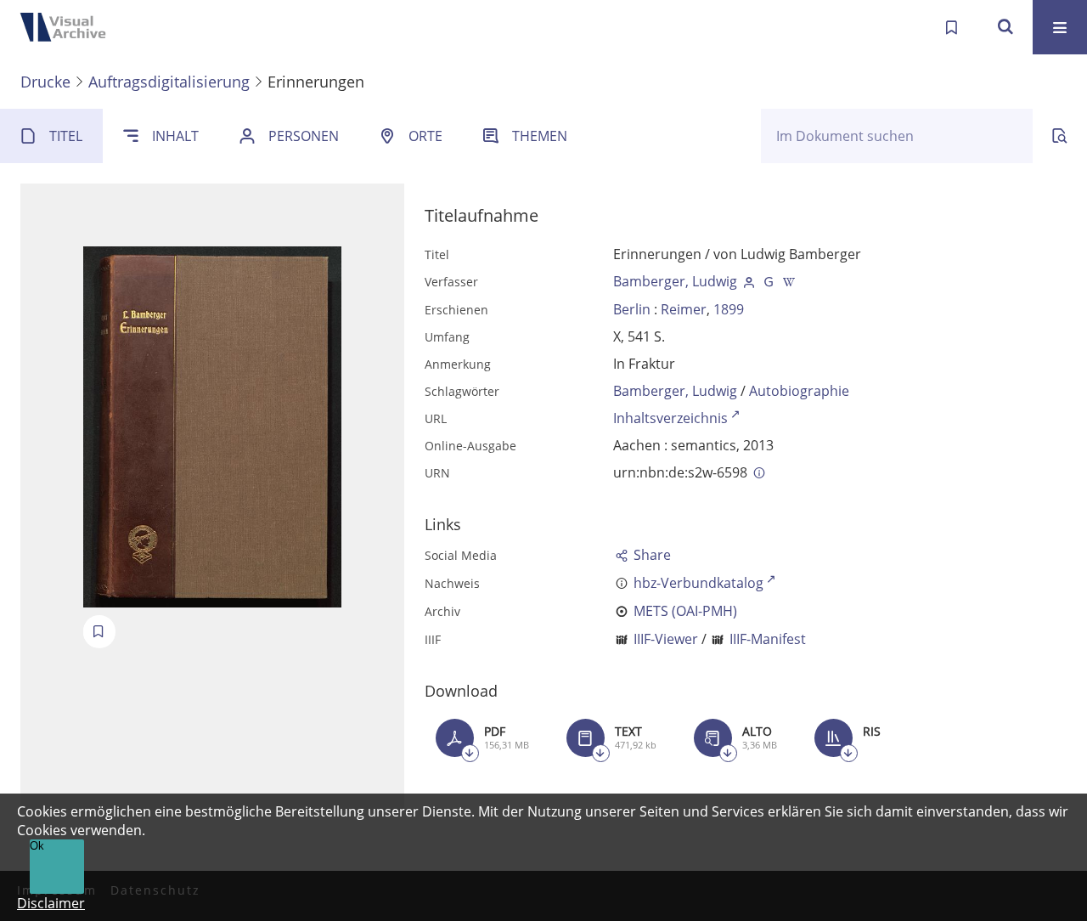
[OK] (1005, 27)
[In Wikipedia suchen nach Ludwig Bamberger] (788, 281)
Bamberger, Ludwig (675, 281)
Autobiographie (799, 390)
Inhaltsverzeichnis (670, 418)
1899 (728, 309)
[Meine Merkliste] (951, 27)
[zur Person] (749, 281)
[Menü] (1060, 27)
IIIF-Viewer (666, 639)
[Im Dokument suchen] (1060, 136)
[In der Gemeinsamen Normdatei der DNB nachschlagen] (769, 281)
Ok (37, 845)
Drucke (45, 81)
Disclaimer (51, 903)
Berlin (632, 309)
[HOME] (68, 27)
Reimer (684, 309)
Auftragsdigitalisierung (169, 81)
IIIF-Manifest (767, 639)
